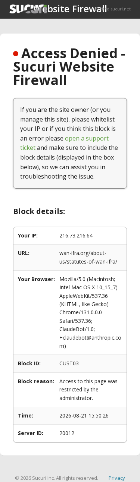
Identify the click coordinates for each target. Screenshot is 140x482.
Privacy (117, 478)
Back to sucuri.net (113, 9)
